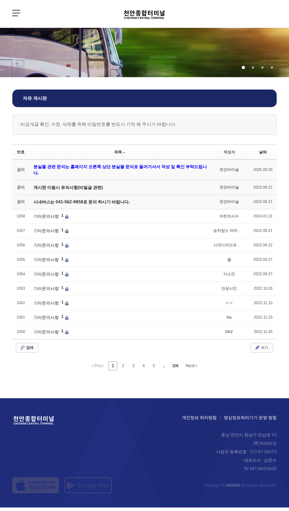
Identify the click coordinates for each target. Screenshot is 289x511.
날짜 (263, 152)
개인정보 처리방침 (199, 417)
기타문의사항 (46, 216)
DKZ (229, 332)
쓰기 (264, 347)
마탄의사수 (229, 216)
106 (175, 365)
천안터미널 (229, 169)
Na (229, 317)
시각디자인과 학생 (229, 245)
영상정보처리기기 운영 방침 (250, 417)
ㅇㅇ (229, 303)
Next (191, 365)
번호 (21, 152)
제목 (118, 152)
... (164, 365)
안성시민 (229, 288)
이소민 (229, 274)
